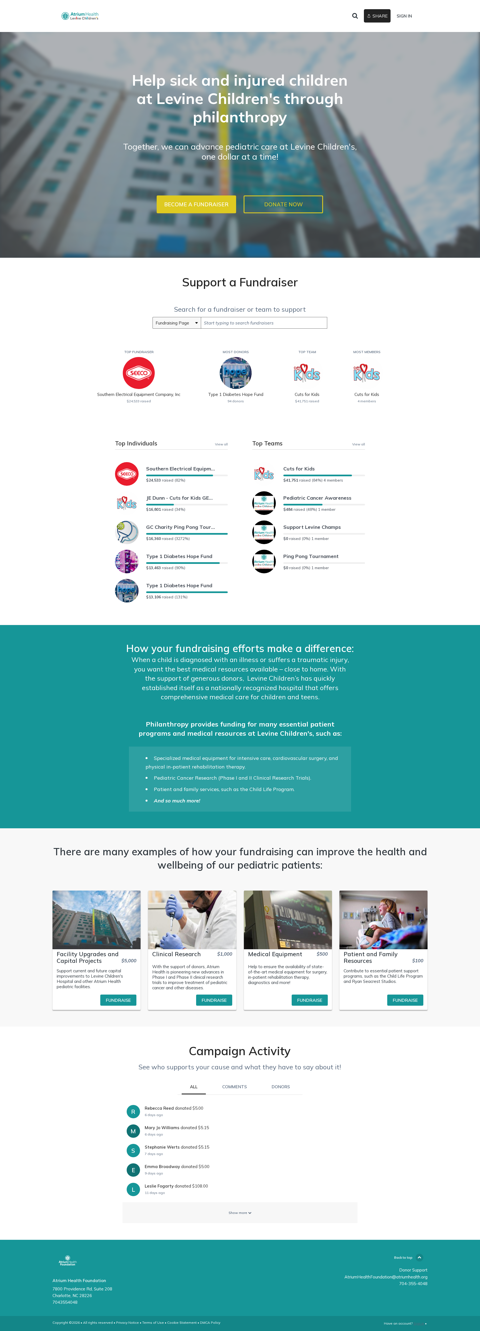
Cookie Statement (182, 1322)
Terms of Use (153, 1322)
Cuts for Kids (299, 468)
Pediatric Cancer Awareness (317, 498)
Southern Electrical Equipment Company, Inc (181, 468)
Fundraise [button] (118, 1000)
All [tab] (194, 1086)
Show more (238, 1213)
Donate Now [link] (283, 204)
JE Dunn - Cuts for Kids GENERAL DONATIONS (181, 498)
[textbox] (264, 323)
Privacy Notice (127, 1322)
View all (221, 444)
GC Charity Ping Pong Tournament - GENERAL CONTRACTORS (181, 527)
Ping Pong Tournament (311, 556)
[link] (80, 16)
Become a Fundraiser (196, 204)
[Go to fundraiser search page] (355, 16)
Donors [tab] (281, 1086)
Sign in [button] (404, 16)
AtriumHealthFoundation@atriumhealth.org (386, 1277)
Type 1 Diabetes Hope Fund (179, 556)
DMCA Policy (210, 1322)
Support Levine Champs (312, 527)
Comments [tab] (234, 1086)
